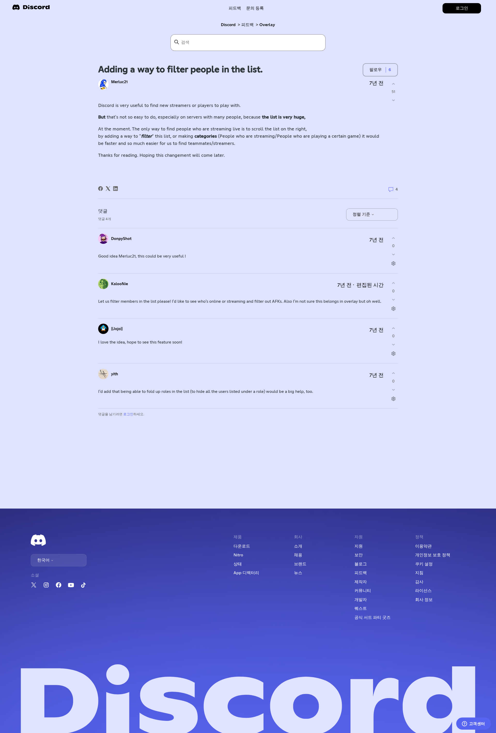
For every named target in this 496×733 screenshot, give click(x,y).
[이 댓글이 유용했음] (393, 238)
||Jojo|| (117, 329)
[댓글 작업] (393, 263)
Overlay (267, 25)
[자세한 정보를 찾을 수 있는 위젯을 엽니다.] (473, 724)
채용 (298, 555)
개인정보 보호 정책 (432, 555)
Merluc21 (119, 82)
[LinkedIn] (115, 188)
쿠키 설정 (424, 564)
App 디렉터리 (246, 573)
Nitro (238, 555)
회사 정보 (424, 600)
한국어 (44, 560)
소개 (298, 546)
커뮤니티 (362, 591)
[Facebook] (100, 188)
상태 (238, 564)
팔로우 (375, 70)
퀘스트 (360, 608)
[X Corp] (108, 188)
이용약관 (423, 546)
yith (114, 374)
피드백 (235, 8)
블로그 (360, 564)
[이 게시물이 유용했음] (393, 83)
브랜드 (300, 564)
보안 (358, 555)
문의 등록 (255, 8)
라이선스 (423, 591)
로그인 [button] (462, 8)
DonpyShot (121, 239)
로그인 (128, 414)
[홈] (31, 9)
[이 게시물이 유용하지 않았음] (393, 100)
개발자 (360, 600)
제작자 (360, 582)
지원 (358, 546)
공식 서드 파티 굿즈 (372, 617)
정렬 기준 (362, 214)
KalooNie (119, 284)
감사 (419, 582)
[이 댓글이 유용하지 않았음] (393, 254)
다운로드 (242, 546)
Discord (228, 25)
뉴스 (298, 573)
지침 (419, 573)
